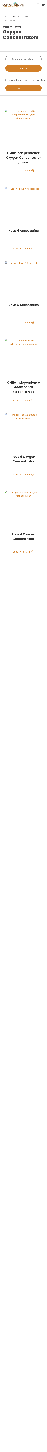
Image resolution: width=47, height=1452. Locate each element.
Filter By (22, 88)
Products (16, 16)
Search (23, 68)
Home (5, 16)
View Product (21, 170)
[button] (43, 4)
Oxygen (28, 16)
